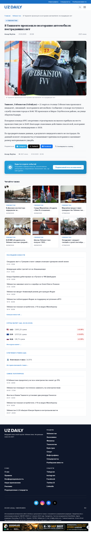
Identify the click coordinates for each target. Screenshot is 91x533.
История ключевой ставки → (17, 365)
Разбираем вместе (79, 2)
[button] (80, 7)
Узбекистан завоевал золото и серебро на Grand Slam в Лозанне (33, 284)
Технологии (52, 444)
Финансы (50, 441)
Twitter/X (35, 146)
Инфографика (53, 2)
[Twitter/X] (55, 503)
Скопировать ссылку (65, 146)
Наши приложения (13, 483)
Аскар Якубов (10, 34)
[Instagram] (42, 503)
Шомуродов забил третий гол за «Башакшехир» (26, 269)
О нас (7, 472)
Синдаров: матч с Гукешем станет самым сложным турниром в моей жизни (38, 262)
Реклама (8, 486)
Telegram (22, 146)
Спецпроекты (65, 2)
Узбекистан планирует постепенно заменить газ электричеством (33, 388)
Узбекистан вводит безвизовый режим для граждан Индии (31, 292)
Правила (8, 475)
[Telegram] (36, 503)
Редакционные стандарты (16, 490)
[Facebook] (48, 503)
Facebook (47, 146)
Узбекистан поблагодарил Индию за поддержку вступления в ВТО (34, 299)
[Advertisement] (45, 527)
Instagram (51, 475)
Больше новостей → (14, 314)
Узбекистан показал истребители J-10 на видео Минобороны (32, 307)
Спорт (49, 452)
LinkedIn (50, 486)
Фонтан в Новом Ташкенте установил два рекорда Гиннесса (31, 395)
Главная (7, 16)
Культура (51, 448)
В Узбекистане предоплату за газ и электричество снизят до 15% (33, 380)
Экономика (51, 437)
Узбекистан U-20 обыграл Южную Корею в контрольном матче (32, 410)
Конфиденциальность (14, 479)
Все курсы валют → (14, 344)
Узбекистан (16, 16)
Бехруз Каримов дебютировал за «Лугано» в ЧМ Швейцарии (31, 277)
